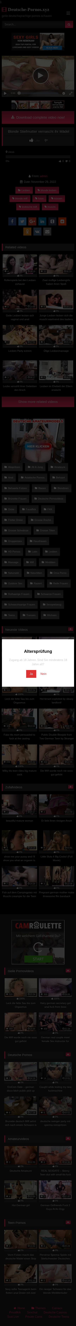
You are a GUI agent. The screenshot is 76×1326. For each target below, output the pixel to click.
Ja (31, 673)
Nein (43, 673)
